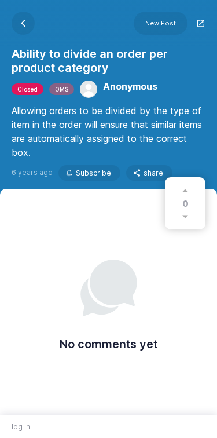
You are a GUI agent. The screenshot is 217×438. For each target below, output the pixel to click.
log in (21, 426)
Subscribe (93, 173)
